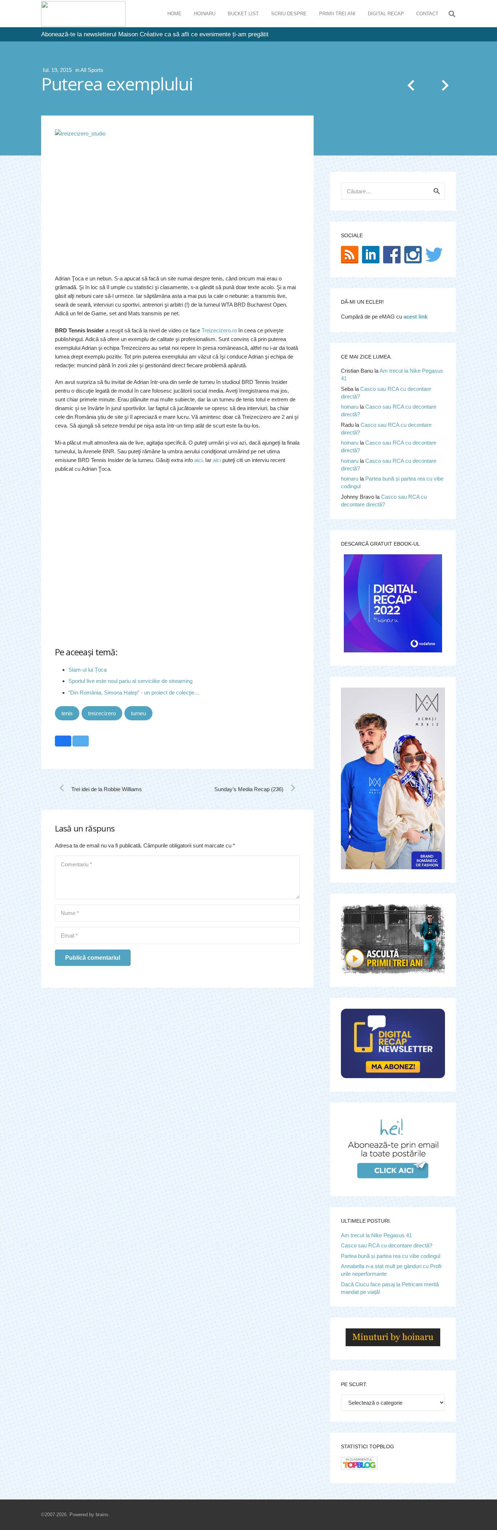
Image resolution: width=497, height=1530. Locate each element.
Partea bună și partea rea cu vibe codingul (390, 1256)
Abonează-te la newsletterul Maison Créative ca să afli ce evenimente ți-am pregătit (155, 34)
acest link (415, 316)
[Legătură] (83, 14)
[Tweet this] (80, 741)
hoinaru (349, 407)
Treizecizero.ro (219, 330)
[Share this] (63, 741)
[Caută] (452, 13)
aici (198, 460)
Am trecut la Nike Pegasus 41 (376, 1235)
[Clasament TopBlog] (359, 1468)
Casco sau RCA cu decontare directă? (386, 1245)
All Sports (91, 70)
